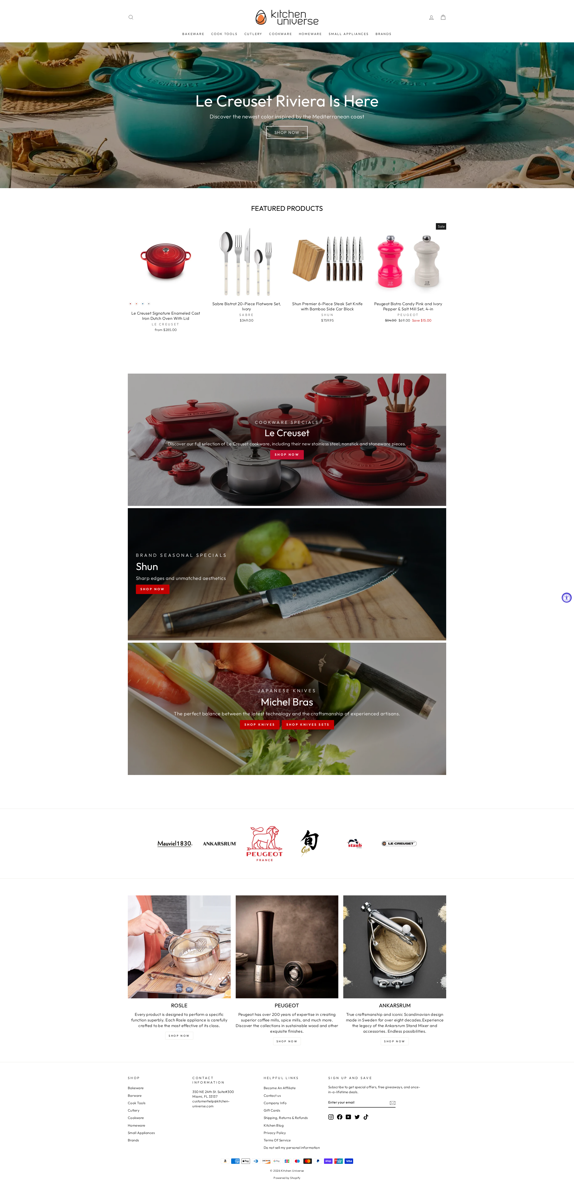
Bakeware (193, 34)
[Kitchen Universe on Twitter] (357, 1117)
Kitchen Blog (274, 1125)
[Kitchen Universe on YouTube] (348, 1117)
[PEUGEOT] (287, 946)
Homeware (310, 34)
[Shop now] (287, 440)
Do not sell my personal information (292, 1147)
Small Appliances (349, 34)
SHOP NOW (287, 1041)
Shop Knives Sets (308, 725)
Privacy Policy (275, 1133)
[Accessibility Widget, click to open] (567, 597)
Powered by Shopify (287, 1178)
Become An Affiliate (280, 1088)
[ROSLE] (179, 946)
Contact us (272, 1095)
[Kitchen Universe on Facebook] (339, 1117)
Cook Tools (224, 34)
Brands (384, 34)
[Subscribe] (393, 1103)
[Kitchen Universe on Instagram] (331, 1117)
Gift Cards (272, 1110)
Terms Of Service (277, 1140)
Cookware (280, 34)
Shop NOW (179, 1035)
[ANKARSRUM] (394, 946)
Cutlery (253, 34)
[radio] (130, 303)
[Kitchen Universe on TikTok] (366, 1117)
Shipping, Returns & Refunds (286, 1118)
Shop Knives (259, 725)
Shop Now (287, 132)
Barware (134, 1095)
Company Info (275, 1103)
